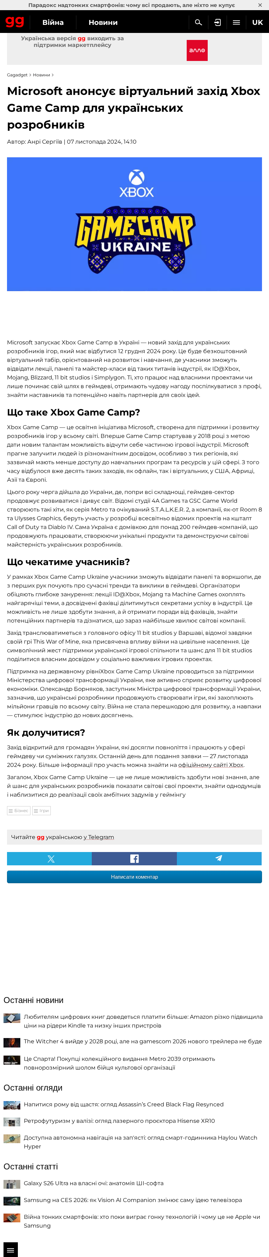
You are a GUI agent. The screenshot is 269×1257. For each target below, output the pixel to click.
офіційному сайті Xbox (210, 765)
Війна (53, 22)
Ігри (44, 810)
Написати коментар (134, 877)
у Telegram (99, 837)
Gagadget (15, 20)
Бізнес (21, 810)
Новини (103, 22)
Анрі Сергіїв (44, 141)
